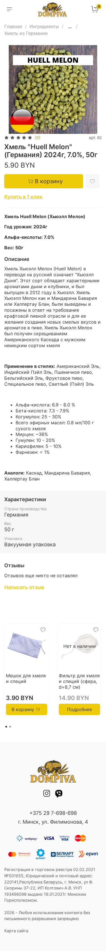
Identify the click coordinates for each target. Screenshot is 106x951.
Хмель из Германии (26, 33)
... (70, 26)
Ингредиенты (44, 26)
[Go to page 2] (10, 727)
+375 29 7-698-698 (53, 813)
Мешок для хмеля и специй (26, 678)
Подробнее (79, 709)
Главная (13, 26)
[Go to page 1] (6, 727)
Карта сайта (16, 930)
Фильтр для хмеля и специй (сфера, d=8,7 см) (79, 681)
